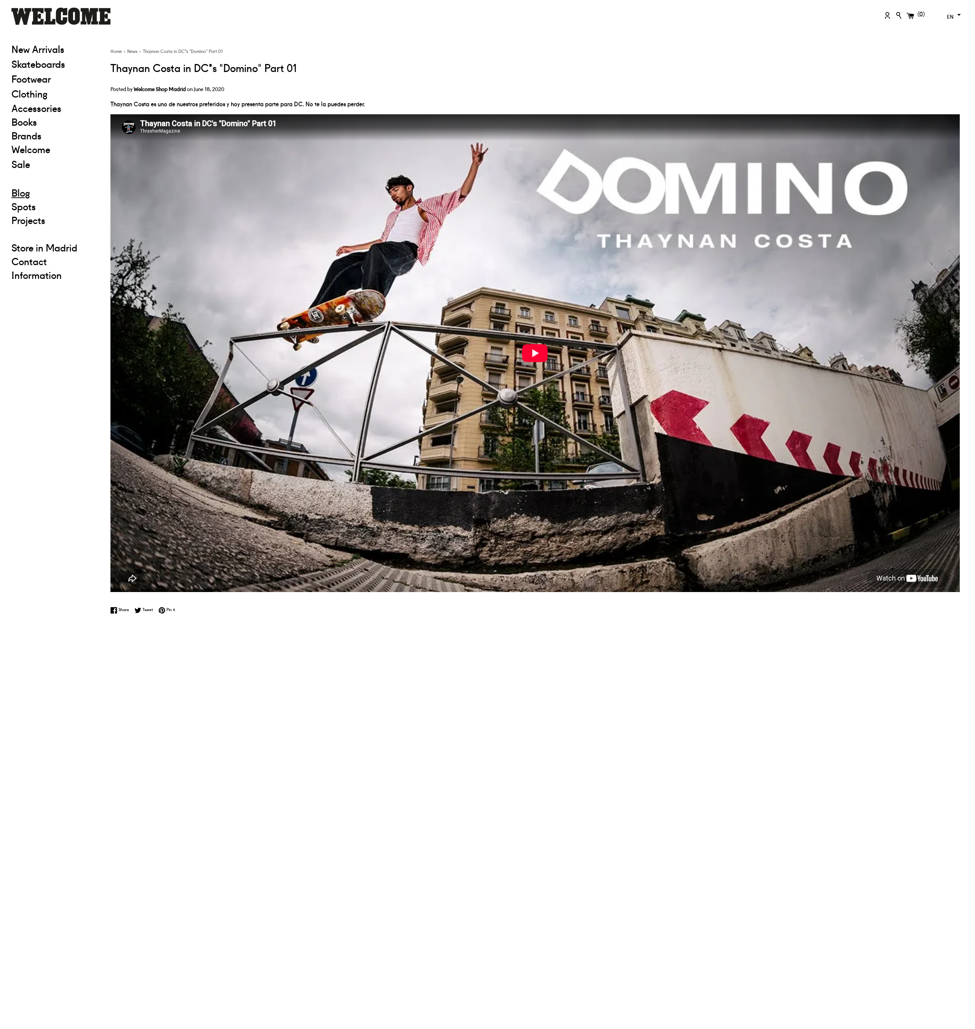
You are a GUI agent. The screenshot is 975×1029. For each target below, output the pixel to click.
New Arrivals (37, 49)
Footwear (31, 78)
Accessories (36, 108)
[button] (953, 15)
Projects (28, 220)
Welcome (30, 149)
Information (36, 275)
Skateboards (55, 63)
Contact (29, 261)
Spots (23, 206)
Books (24, 121)
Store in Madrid (44, 247)
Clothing (55, 93)
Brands (26, 135)
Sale (55, 164)
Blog (20, 192)
